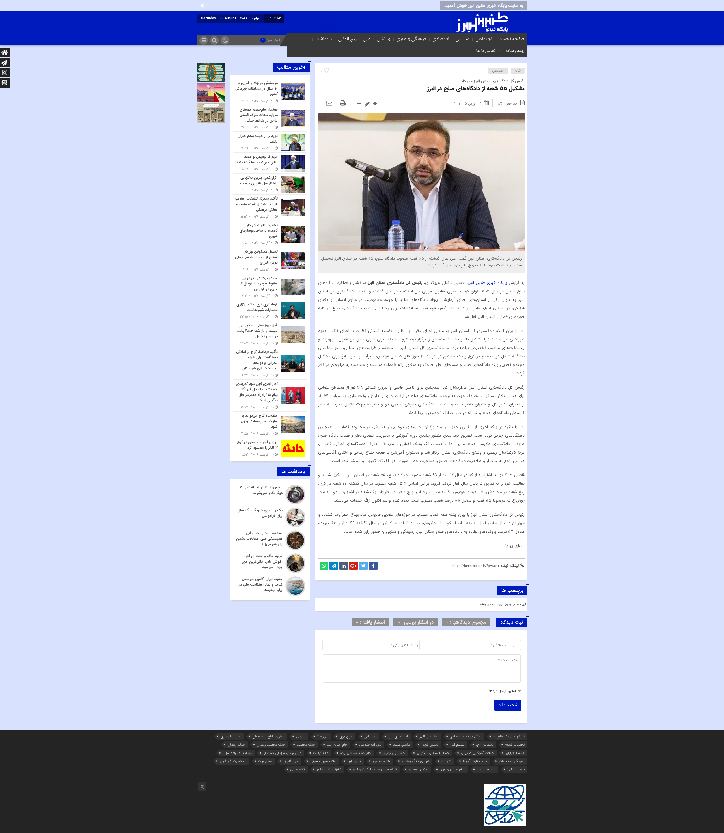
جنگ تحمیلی (306, 744)
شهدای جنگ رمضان (416, 761)
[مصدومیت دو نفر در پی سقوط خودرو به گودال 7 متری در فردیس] (270, 287)
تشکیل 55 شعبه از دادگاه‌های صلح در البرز (476, 88)
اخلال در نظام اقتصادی (465, 736)
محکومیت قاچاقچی (233, 761)
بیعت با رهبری (231, 736)
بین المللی (347, 39)
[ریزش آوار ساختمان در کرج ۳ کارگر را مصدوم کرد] (270, 447)
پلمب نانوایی (516, 769)
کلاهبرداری (297, 769)
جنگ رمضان (236, 744)
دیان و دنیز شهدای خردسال (282, 753)
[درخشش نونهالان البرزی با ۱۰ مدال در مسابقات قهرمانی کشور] (270, 92)
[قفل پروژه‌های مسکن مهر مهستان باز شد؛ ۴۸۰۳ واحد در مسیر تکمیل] (270, 334)
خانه (518, 71)
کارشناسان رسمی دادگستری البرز (375, 769)
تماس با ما (486, 51)
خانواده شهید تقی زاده (355, 753)
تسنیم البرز (457, 744)
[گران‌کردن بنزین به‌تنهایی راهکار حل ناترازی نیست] (270, 184)
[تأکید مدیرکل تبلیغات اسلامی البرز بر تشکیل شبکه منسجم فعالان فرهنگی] (270, 208)
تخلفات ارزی (484, 744)
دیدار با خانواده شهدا (237, 753)
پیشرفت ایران (486, 769)
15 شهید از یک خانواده (509, 736)
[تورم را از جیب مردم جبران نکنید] (270, 142)
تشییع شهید (401, 744)
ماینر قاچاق (291, 761)
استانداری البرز (398, 736)
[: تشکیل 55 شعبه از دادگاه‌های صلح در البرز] (329, 103)
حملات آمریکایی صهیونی (477, 753)
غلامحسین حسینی (323, 761)
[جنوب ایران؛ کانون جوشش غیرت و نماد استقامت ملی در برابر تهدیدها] (270, 585)
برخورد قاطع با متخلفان (268, 736)
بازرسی (300, 736)
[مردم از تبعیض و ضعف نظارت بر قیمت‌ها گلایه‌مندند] (270, 163)
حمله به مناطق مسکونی (433, 753)
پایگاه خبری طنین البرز (488, 282)
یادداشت (323, 39)
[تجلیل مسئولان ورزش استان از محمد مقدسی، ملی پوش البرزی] (270, 260)
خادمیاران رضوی (394, 753)
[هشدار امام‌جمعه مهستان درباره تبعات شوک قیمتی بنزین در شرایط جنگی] (270, 118)
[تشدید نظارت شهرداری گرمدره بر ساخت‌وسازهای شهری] (270, 234)
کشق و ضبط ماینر (329, 769)
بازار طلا (322, 736)
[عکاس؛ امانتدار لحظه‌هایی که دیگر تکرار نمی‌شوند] (270, 494)
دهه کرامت (320, 753)
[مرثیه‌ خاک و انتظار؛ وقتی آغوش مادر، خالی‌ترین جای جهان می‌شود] (270, 563)
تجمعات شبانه (515, 744)
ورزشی (383, 39)
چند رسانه (515, 51)
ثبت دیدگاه (508, 705)
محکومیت (265, 761)
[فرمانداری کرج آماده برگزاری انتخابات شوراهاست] (270, 310)
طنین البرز (354, 761)
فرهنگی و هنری (411, 39)
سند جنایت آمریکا (475, 761)
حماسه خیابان (515, 753)
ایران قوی (346, 736)
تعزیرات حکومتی (370, 744)
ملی (366, 39)
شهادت (446, 761)
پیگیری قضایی (418, 769)
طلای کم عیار (381, 761)
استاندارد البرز (429, 736)
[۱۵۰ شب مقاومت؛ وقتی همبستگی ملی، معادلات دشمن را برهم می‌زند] (270, 540)
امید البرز (370, 736)
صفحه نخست (511, 39)
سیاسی (462, 39)
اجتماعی (483, 39)
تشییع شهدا (430, 744)
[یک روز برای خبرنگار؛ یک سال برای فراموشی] (270, 517)
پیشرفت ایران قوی (452, 769)
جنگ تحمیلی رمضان (271, 744)
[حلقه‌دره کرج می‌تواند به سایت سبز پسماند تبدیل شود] (270, 425)
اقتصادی (440, 39)
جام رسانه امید (337, 744)
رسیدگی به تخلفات (512, 761)
